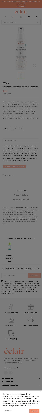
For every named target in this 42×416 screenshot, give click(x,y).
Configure (8, 411)
